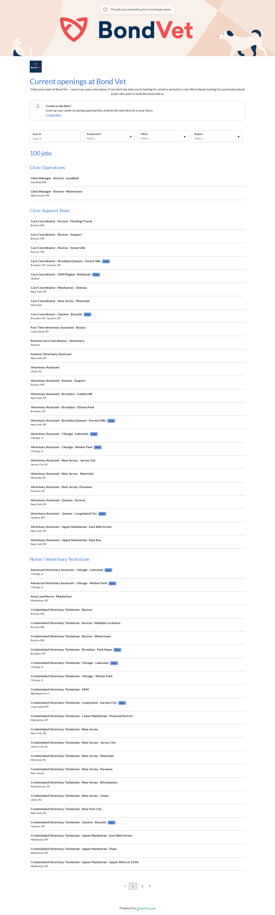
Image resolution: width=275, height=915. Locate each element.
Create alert (53, 115)
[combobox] (140, 138)
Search (37, 133)
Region (198, 133)
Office (144, 133)
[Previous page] (125, 886)
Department (94, 133)
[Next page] (149, 886)
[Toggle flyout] (131, 137)
